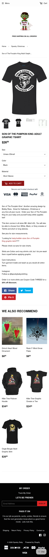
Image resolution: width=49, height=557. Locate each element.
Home (4, 46)
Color (4, 160)
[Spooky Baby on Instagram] (44, 535)
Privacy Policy (29, 530)
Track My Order (24, 493)
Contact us (40, 530)
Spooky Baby (18, 542)
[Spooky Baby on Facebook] (40, 535)
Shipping (6, 530)
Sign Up (42, 503)
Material (5, 171)
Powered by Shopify (32, 542)
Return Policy (16, 530)
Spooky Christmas (18, 46)
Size (3, 149)
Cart (45, 3)
